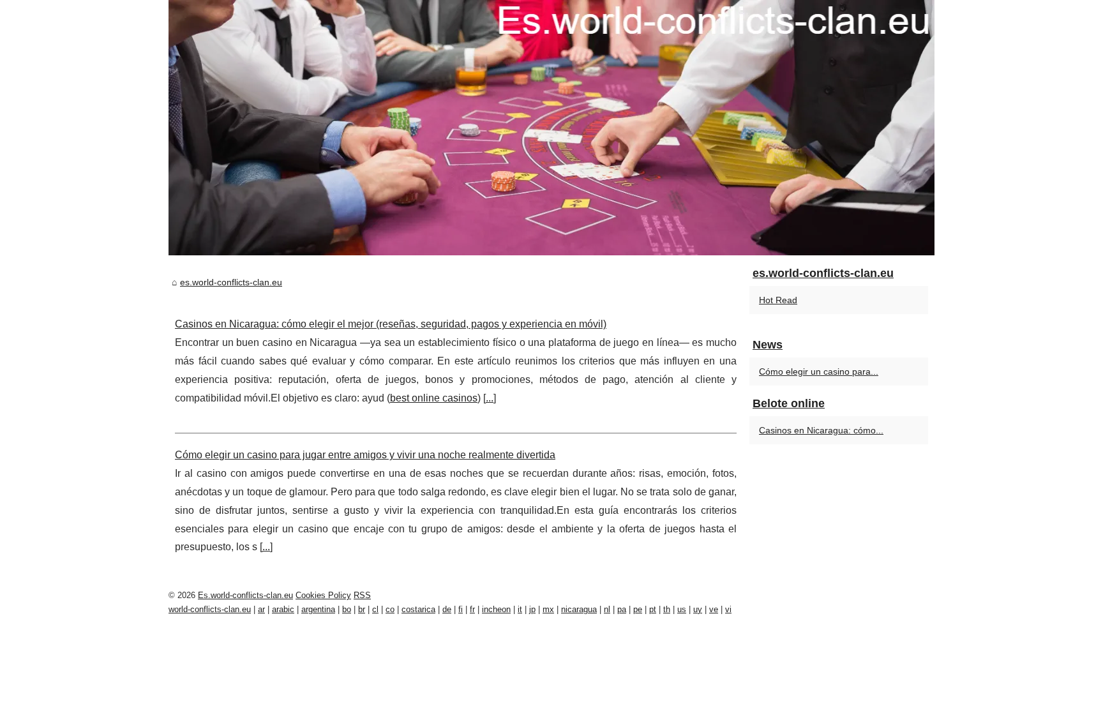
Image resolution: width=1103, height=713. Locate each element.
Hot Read (778, 300)
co (390, 609)
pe (637, 609)
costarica (418, 609)
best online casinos (433, 398)
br (361, 609)
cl (375, 609)
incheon (496, 609)
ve (713, 609)
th (666, 609)
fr (472, 609)
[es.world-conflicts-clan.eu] (551, 127)
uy (697, 609)
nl (607, 609)
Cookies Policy (323, 595)
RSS (362, 595)
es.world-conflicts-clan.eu (231, 282)
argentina (318, 609)
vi (728, 609)
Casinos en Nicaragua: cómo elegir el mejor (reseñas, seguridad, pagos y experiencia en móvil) (390, 324)
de (446, 609)
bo (346, 609)
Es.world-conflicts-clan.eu (245, 595)
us (681, 609)
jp (532, 609)
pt (652, 609)
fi (460, 609)
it (520, 609)
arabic (283, 609)
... (489, 398)
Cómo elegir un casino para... (818, 371)
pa (621, 609)
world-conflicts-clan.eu (210, 609)
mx (548, 609)
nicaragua (579, 609)
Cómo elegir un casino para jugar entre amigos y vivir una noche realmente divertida (365, 454)
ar (261, 609)
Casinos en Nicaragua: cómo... (821, 430)
